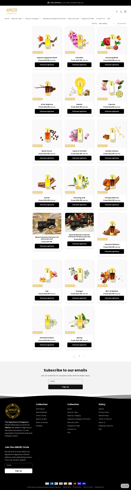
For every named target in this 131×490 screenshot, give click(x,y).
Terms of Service (105, 419)
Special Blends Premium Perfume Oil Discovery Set (79, 236)
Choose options (47, 65)
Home (69, 409)
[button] (17, 19)
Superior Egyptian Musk (47, 58)
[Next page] (84, 356)
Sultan (47, 198)
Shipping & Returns (106, 426)
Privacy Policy (104, 412)
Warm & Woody (42, 422)
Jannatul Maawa (112, 244)
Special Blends (41, 412)
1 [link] (74, 356)
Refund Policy (104, 416)
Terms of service (88, 487)
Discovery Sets (72, 422)
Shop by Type (72, 412)
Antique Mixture (112, 198)
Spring (79, 338)
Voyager (79, 291)
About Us (102, 422)
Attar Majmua (47, 104)
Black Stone (47, 151)
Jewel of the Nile (79, 151)
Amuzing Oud (79, 198)
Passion (111, 104)
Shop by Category (74, 416)
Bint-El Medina (112, 291)
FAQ (68, 432)
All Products (40, 409)
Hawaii (79, 104)
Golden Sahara (111, 151)
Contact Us (71, 429)
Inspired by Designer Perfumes (78, 419)
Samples (39, 426)
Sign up (65, 387)
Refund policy (67, 487)
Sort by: (94, 23)
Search (101, 409)
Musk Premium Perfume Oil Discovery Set (47, 238)
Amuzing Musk (111, 58)
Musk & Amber (41, 419)
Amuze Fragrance (37, 487)
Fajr (47, 291)
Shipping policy (99, 487)
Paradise (79, 58)
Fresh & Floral (41, 416)
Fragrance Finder (73, 426)
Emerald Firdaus (47, 338)
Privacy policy (77, 487)
